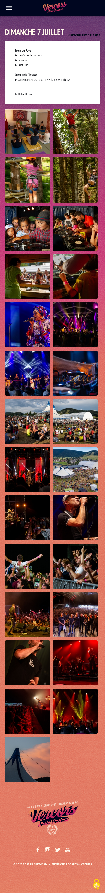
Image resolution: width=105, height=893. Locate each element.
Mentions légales (65, 864)
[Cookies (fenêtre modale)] (96, 884)
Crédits (86, 864)
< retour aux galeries (84, 35)
